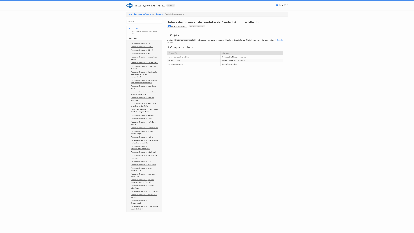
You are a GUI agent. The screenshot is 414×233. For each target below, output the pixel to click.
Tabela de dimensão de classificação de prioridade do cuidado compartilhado (144, 74)
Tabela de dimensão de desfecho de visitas (143, 123)
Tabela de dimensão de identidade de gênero (144, 196)
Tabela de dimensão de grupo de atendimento (142, 187)
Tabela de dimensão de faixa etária (143, 165)
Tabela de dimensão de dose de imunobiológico (142, 132)
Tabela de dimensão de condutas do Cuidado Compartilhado (184, 14)
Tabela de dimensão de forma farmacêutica (141, 169)
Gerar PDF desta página (178, 26)
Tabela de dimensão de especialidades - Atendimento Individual (144, 141)
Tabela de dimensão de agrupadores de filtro (144, 58)
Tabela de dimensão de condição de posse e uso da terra (143, 93)
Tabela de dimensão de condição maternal (142, 99)
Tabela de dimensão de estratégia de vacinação (144, 156)
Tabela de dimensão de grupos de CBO (144, 191)
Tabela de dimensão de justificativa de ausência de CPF (144, 207)
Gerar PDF (283, 5)
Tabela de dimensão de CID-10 (142, 50)
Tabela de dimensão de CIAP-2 (142, 47)
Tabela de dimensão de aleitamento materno (143, 67)
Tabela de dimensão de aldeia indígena (144, 63)
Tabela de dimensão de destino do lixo (144, 128)
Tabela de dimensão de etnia (141, 161)
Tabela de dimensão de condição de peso (143, 87)
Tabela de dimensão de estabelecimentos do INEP (140, 147)
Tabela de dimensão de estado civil (143, 152)
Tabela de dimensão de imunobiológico (139, 202)
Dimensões (159, 14)
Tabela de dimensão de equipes (142, 137)
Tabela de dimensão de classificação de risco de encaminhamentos (144, 81)
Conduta (280, 40)
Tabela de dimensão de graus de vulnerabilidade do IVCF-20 (142, 181)
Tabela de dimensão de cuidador (142, 115)
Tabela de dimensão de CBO (141, 43)
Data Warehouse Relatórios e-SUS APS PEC (147, 14)
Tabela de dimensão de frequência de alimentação (144, 175)
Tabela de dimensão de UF (140, 53)
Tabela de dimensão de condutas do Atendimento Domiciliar (143, 104)
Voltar (144, 30)
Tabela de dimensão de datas (141, 119)
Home (130, 14)
